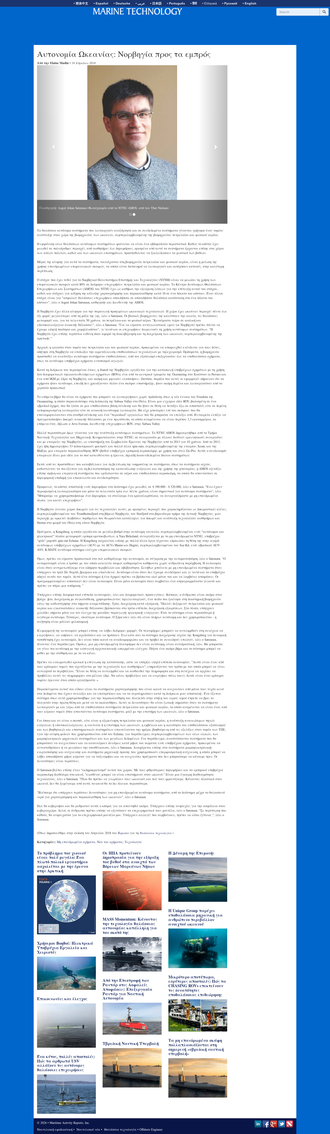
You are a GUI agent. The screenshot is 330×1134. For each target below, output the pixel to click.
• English (249, 3)
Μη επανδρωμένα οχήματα (76, 839)
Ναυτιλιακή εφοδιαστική (55, 1126)
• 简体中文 (81, 3)
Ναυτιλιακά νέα (87, 1126)
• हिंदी (193, 3)
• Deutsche (122, 3)
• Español (101, 3)
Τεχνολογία (133, 839)
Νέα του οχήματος (110, 839)
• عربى (140, 3)
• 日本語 (156, 3)
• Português (176, 3)
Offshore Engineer (151, 1126)
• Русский (229, 3)
